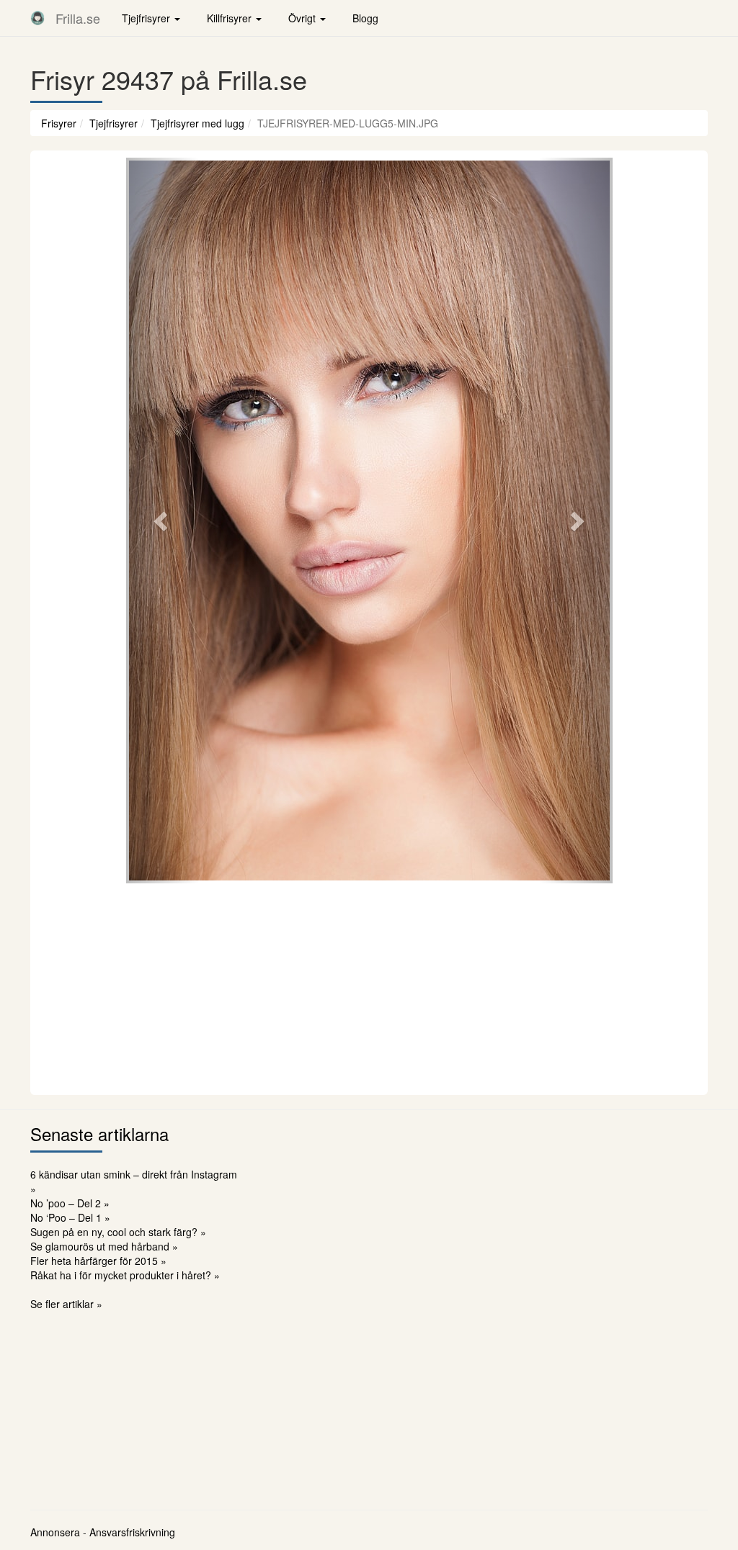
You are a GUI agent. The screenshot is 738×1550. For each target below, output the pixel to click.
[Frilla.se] (37, 18)
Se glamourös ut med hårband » (104, 1246)
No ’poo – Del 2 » (70, 1203)
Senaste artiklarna (99, 1133)
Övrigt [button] (303, 18)
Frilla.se (77, 18)
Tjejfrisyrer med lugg (197, 123)
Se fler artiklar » (66, 1304)
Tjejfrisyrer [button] (147, 18)
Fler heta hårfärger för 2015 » (98, 1260)
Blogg (365, 18)
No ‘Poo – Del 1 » (70, 1217)
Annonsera (55, 1532)
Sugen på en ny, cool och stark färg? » (118, 1232)
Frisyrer (58, 123)
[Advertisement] (369, 987)
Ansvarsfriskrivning (132, 1532)
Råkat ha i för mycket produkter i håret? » (125, 1275)
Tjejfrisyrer (113, 123)
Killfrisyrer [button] (230, 18)
